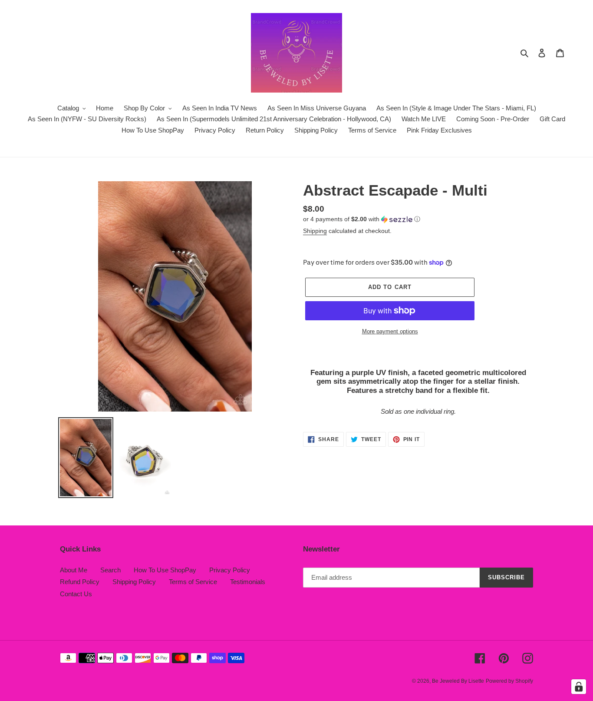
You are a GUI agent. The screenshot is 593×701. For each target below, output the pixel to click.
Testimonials (247, 581)
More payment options (390, 331)
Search (110, 570)
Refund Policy (79, 581)
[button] (361, 219)
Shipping (315, 230)
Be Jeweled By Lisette (458, 681)
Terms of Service (193, 581)
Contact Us (76, 594)
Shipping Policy (134, 581)
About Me (73, 570)
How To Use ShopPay (165, 570)
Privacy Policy (229, 570)
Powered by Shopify (509, 681)
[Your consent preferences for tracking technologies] (578, 686)
